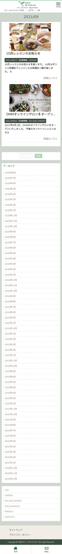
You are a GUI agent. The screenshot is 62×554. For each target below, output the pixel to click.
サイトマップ (15, 530)
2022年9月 (10, 371)
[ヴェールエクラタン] (27, 4)
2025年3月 (10, 264)
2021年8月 (10, 425)
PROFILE (9, 511)
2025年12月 (11, 215)
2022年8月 (10, 376)
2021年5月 (10, 441)
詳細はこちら (50, 78)
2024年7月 (10, 307)
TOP (7, 490)
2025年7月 (10, 242)
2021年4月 (10, 446)
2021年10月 (11, 414)
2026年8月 (10, 172)
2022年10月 (11, 366)
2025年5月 (10, 253)
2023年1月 (10, 355)
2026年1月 (10, 210)
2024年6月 (10, 312)
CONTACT (10, 516)
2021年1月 (10, 462)
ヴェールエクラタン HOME (14, 10)
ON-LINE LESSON (37, 120)
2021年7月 (10, 430)
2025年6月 (10, 247)
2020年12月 (11, 468)
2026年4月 (10, 194)
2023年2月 (10, 349)
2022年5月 (10, 392)
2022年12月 (11, 360)
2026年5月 (10, 188)
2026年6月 (10, 183)
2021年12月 (11, 408)
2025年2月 (10, 269)
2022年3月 (10, 398)
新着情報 (23, 60)
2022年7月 (10, 382)
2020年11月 (11, 473)
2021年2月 (10, 457)
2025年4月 (10, 258)
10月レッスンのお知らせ (23, 54)
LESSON (33, 60)
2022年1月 (10, 403)
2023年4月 (10, 339)
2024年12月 (11, 280)
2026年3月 (10, 199)
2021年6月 (10, 435)
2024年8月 (10, 301)
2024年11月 (11, 285)
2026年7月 (10, 178)
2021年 (31, 10)
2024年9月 (10, 296)
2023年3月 (10, 344)
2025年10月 (11, 226)
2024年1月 (10, 323)
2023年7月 (10, 333)
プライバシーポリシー (20, 534)
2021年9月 (10, 419)
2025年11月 (11, 221)
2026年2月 (10, 205)
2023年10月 (11, 328)
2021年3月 (10, 452)
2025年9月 (10, 231)
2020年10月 (11, 478)
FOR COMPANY (12, 506)
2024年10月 (11, 290)
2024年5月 (10, 317)
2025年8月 (10, 237)
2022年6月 (10, 387)
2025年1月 (10, 274)
